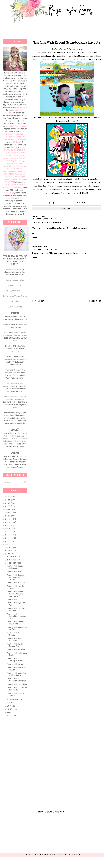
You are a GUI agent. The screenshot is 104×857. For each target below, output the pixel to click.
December (12, 557)
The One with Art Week (16, 649)
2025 (8, 500)
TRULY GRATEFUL (10, 171)
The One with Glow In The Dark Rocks (17, 689)
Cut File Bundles (15, 307)
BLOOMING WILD (11, 158)
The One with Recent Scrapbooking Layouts (15, 577)
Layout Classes (15, 285)
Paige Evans (8, 441)
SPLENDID (18, 161)
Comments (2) (84, 203)
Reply (34, 237)
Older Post (95, 301)
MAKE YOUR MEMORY (17, 126)
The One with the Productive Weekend (16, 680)
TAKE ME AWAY (16, 179)
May (9, 712)
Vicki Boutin (19, 441)
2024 (8, 503)
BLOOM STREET (18, 169)
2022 (8, 509)
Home (67, 301)
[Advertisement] (15, 762)
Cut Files (15, 301)
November (13, 560)
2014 (8, 535)
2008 (8, 554)
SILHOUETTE (9, 193)
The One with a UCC (15, 572)
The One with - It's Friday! (17, 684)
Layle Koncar (9, 444)
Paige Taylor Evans (36, 855)
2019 (8, 519)
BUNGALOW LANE (14, 163)
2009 (8, 551)
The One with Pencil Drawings (14, 634)
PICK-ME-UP (20, 174)
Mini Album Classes (15, 291)
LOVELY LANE (20, 139)
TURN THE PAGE (11, 177)
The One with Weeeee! (16, 583)
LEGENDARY (15, 142)
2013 (8, 538)
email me (8, 418)
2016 (8, 528)
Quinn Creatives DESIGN (68, 855)
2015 (8, 532)
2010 (8, 547)
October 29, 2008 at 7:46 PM (45, 219)
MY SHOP (10, 198)
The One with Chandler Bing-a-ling (16, 623)
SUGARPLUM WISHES (15, 155)
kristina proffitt (40, 247)
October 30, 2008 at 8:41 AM (45, 249)
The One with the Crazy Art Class (16, 609)
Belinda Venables (40, 216)
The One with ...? (13, 599)
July (9, 706)
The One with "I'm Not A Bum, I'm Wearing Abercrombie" (16, 594)
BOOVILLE (10, 134)
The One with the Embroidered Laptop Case (16, 616)
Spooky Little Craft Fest (13, 359)
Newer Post (38, 301)
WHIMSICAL (9, 174)
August (11, 703)
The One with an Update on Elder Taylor (16, 674)
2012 (8, 541)
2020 (8, 516)
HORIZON (22, 171)
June (10, 709)
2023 (8, 506)
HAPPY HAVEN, (10, 150)
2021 (8, 513)
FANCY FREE (10, 182)
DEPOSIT (23, 319)
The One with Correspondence (15, 660)
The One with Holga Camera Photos (14, 645)
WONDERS (8, 166)
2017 (7, 525)
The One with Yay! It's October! (15, 694)
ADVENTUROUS (18, 153)
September (13, 700)
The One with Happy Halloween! (15, 567)
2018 (8, 522)
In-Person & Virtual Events (15, 296)
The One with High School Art (14, 639)
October (12, 563)
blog (49, 59)
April (10, 715)
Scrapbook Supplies (15, 280)
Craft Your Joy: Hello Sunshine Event (15, 436)
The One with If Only (15, 664)
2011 (7, 544)
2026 (8, 497)
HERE (14, 341)
